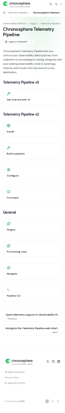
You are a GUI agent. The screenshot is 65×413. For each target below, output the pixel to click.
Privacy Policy (12, 377)
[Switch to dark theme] (58, 401)
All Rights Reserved (14, 372)
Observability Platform (15, 23)
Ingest (33, 23)
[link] (32, 97)
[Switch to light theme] (52, 401)
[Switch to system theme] (47, 401)
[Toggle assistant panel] (56, 4)
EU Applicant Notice (15, 382)
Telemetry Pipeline (50, 23)
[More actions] (61, 4)
